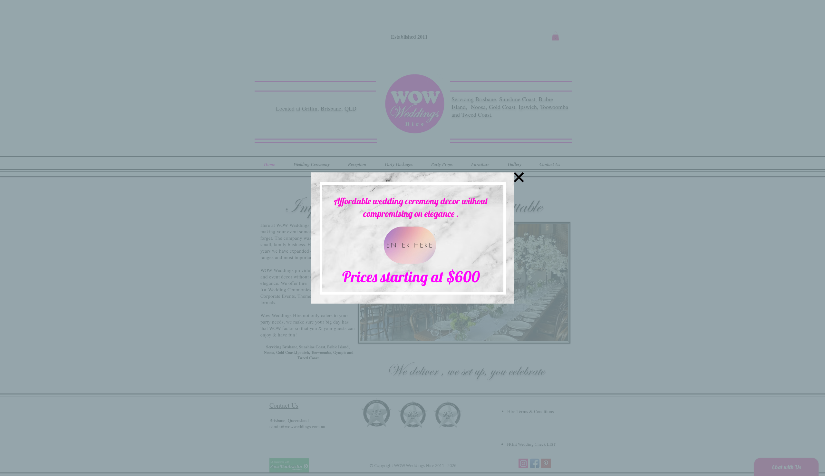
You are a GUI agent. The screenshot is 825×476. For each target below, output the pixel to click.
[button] (519, 177)
